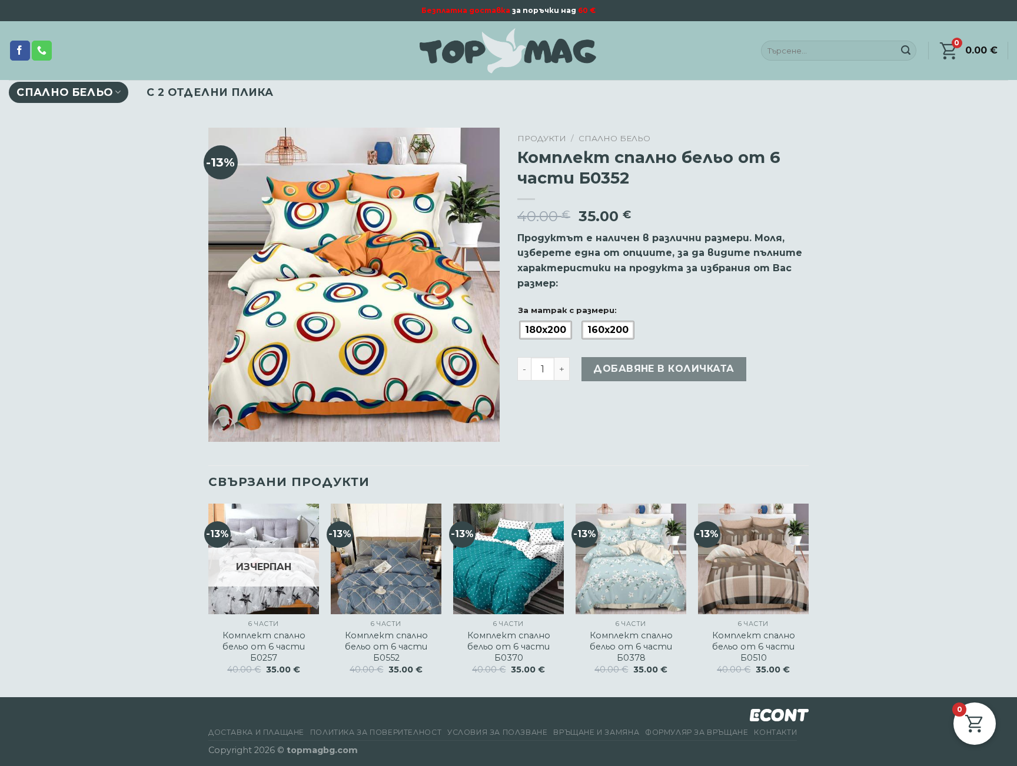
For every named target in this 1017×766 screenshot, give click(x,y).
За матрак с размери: (568, 310)
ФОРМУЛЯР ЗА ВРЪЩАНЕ (697, 732)
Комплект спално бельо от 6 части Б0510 (753, 646)
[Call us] (42, 51)
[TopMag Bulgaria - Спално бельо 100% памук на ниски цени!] (508, 51)
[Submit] (906, 51)
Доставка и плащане (256, 732)
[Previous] (209, 599)
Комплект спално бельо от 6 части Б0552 (386, 646)
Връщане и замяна (596, 732)
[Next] (808, 599)
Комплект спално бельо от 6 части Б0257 (263, 646)
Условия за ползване (497, 732)
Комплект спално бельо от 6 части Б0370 (508, 646)
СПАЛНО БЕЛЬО (64, 92)
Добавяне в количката (663, 368)
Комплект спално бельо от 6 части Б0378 (631, 646)
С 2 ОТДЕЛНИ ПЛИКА (210, 92)
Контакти (775, 732)
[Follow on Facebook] (20, 51)
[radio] (545, 330)
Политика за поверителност (375, 732)
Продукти (541, 138)
